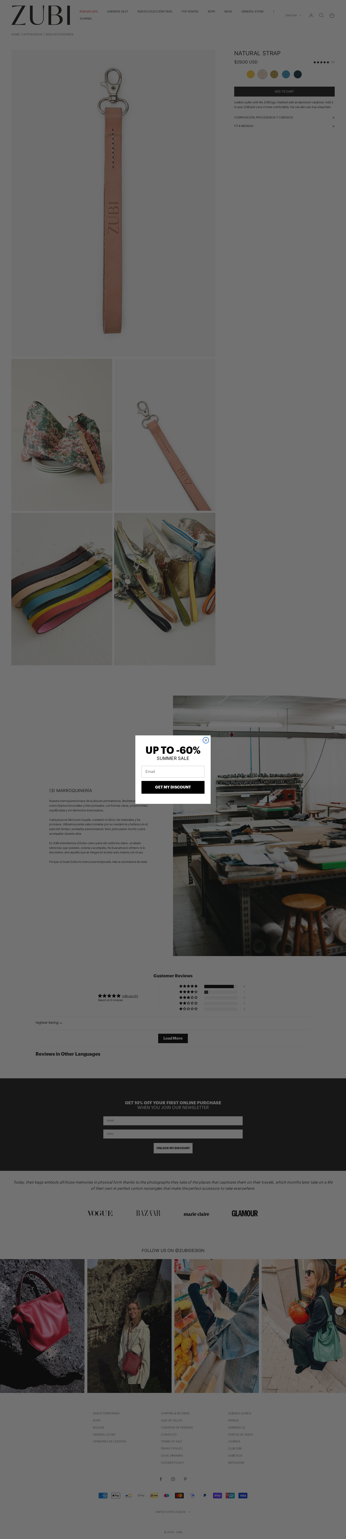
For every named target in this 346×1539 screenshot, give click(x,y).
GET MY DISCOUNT (173, 787)
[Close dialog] (206, 740)
